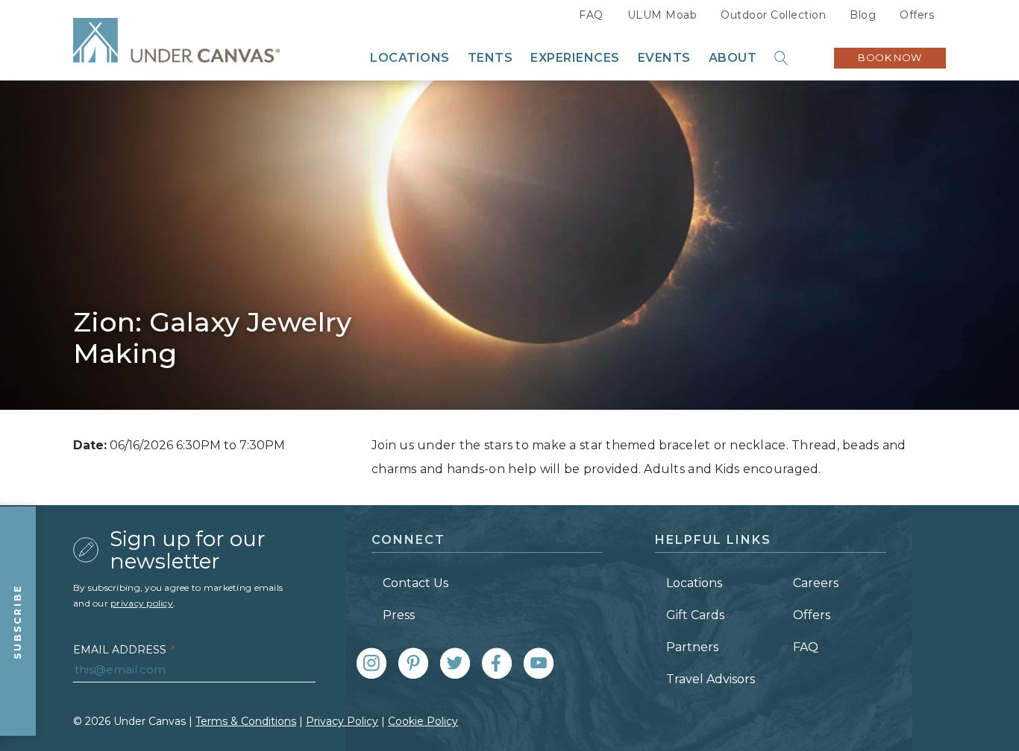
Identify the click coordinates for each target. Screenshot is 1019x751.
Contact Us (415, 583)
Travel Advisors (710, 679)
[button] (781, 58)
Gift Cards (695, 615)
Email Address (124, 649)
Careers (815, 583)
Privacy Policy (342, 721)
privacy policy (141, 603)
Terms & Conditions (245, 721)
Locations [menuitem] (410, 58)
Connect (408, 540)
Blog (863, 15)
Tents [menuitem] (490, 58)
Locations (694, 583)
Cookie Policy (423, 721)
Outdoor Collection (773, 15)
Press (399, 615)
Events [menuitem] (664, 58)
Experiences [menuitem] (575, 58)
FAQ (591, 15)
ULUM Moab (662, 15)
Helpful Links (713, 540)
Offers (917, 15)
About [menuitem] (733, 58)
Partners (692, 647)
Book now (890, 57)
